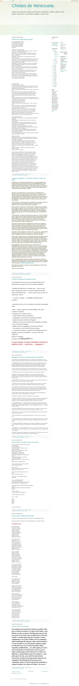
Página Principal (31, 671)
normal (17, 668)
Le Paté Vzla (55, 43)
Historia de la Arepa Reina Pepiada (22, 39)
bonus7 (65, 65)
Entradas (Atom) (19, 673)
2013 (54, 82)
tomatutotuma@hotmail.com (27, 262)
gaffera (38, 683)
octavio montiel (23, 621)
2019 (54, 73)
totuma (21, 274)
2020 (54, 72)
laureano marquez (17, 274)
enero (55, 63)
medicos (22, 437)
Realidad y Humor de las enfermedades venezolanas (27, 357)
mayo (55, 58)
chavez (16, 621)
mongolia (26, 510)
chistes (19, 352)
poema (26, 621)
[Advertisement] (39, 25)
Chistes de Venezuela (33, 5)
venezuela (28, 274)
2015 (54, 79)
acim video (56, 91)
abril (54, 60)
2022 (54, 69)
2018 (54, 75)
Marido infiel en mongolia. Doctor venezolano (25, 442)
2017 (54, 76)
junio (55, 51)
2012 (54, 83)
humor (20, 437)
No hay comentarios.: (28, 273)
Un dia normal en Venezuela (20, 626)
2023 (54, 67)
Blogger (47, 683)
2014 (54, 80)
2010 (54, 86)
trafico (19, 668)
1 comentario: (27, 620)
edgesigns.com (64, 58)
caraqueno (16, 352)
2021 (54, 70)
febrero (55, 61)
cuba (18, 621)
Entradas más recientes (16, 671)
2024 (54, 66)
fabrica (22, 352)
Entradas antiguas (45, 671)
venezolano (24, 274)
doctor (20, 510)
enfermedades (17, 437)
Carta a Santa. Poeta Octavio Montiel (23, 516)
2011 (54, 85)
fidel (19, 621)
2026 (54, 50)
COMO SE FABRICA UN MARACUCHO (24, 279)
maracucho (24, 352)
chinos (16, 510)
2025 (54, 65)
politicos (29, 621)
